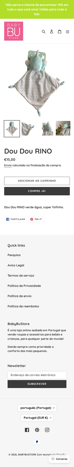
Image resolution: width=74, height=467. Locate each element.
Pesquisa (14, 255)
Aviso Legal (16, 265)
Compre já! (37, 191)
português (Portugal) (35, 408)
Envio (8, 165)
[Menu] (68, 31)
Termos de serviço (21, 275)
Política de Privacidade (24, 286)
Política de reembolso (23, 306)
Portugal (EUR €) (36, 418)
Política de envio (19, 296)
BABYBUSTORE (27, 454)
